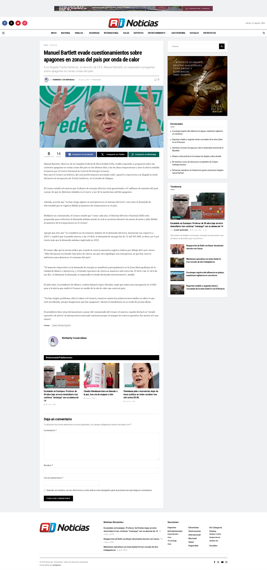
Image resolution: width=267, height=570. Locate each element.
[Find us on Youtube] (18, 23)
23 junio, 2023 (83, 80)
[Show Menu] (3, 33)
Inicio (54, 33)
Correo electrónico (53, 477)
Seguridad (94, 33)
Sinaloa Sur (213, 541)
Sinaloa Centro (215, 534)
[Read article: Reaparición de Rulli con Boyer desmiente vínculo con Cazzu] (177, 249)
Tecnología (172, 541)
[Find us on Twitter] (11, 23)
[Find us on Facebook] (4, 23)
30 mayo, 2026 (50, 404)
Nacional (65, 33)
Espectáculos (173, 534)
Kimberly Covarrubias (63, 80)
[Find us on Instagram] (24, 23)
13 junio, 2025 (90, 398)
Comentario (50, 430)
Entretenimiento (156, 33)
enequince (57, 565)
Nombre (48, 465)
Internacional (111, 33)
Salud (126, 33)
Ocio (169, 537)
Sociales (194, 33)
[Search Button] (264, 33)
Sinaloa (79, 33)
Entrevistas (209, 33)
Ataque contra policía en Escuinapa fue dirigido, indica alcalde (196, 156)
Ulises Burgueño (181, 230)
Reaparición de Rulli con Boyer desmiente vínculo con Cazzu (131, 539)
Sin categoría (215, 527)
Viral (169, 544)
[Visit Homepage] (133, 23)
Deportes (139, 33)
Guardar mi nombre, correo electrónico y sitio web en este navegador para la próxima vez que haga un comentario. (99, 490)
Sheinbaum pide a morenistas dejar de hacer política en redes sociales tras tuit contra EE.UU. (140, 394)
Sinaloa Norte (214, 537)
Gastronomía (178, 33)
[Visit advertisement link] (133, 8)
